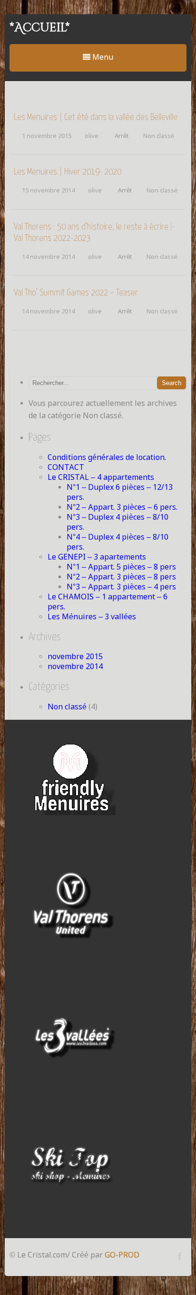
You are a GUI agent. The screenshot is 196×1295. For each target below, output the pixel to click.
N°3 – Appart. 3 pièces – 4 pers (121, 587)
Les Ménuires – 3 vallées (92, 617)
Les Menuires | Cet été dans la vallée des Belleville (95, 117)
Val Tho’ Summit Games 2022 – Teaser (76, 292)
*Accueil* (40, 28)
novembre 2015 (75, 657)
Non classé (158, 136)
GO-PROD (122, 1255)
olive (91, 136)
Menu (101, 58)
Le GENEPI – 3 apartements (97, 557)
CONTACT (66, 468)
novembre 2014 (75, 667)
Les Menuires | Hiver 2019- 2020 (67, 171)
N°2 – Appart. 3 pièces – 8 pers (121, 577)
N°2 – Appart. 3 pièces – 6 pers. (122, 508)
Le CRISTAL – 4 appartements (101, 478)
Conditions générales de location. (107, 458)
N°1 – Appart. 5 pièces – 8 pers (121, 567)
